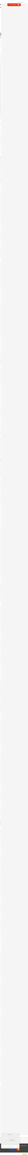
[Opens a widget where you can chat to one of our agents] (10, 1141)
